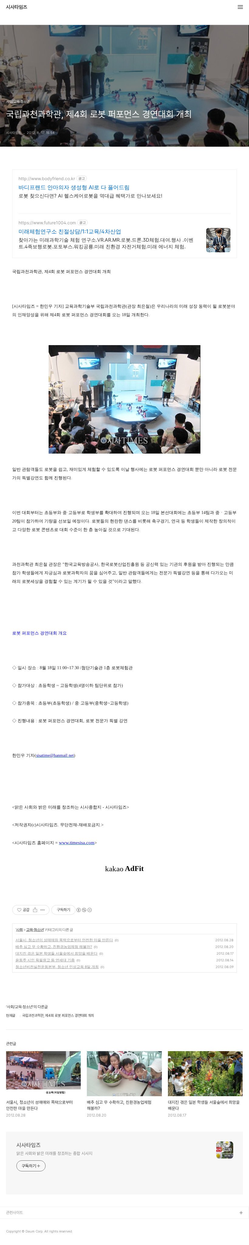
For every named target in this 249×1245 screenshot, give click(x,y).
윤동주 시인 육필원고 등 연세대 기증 (45, 960)
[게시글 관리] (42, 910)
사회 (19, 929)
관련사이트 (14, 1212)
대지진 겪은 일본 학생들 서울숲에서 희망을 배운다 (56, 953)
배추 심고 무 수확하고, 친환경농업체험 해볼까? (53, 946)
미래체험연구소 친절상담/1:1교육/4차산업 (70, 231)
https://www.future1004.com (47, 222)
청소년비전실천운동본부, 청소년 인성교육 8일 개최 (57, 966)
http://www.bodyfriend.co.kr (47, 178)
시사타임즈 (16, 7)
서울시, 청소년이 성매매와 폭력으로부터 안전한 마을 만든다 (64, 940)
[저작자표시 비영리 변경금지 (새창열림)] (84, 910)
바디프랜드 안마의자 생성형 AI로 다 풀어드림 (74, 187)
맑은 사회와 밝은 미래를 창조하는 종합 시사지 (54, 1153)
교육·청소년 (35, 929)
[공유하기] (35, 910)
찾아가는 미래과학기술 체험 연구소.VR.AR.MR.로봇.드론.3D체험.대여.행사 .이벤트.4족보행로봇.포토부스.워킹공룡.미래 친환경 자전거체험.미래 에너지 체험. (106, 243)
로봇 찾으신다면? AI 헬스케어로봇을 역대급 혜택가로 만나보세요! (90, 196)
